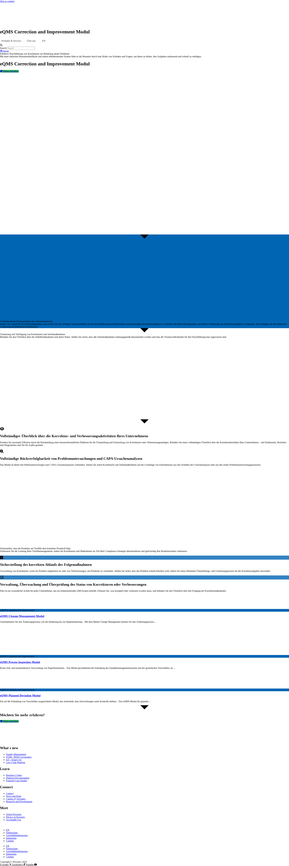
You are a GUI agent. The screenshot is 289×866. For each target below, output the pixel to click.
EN (7, 830)
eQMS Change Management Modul (22, 616)
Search (3, 48)
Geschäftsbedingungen (17, 835)
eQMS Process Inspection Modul (20, 662)
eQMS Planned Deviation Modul (20, 695)
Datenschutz (12, 832)
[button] (144, 45)
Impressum (11, 838)
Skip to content (7, 1)
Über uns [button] (31, 41)
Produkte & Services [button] (11, 41)
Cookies (10, 841)
